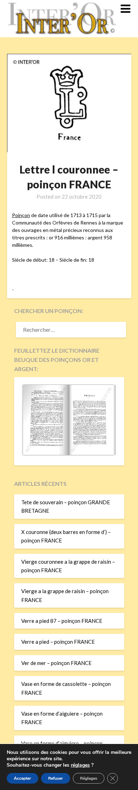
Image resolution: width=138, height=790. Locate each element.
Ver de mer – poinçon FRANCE (56, 663)
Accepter (22, 778)
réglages (80, 765)
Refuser (55, 778)
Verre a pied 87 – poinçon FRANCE (61, 621)
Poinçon (21, 215)
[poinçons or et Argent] (69, 453)
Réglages (88, 778)
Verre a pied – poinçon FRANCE (58, 641)
